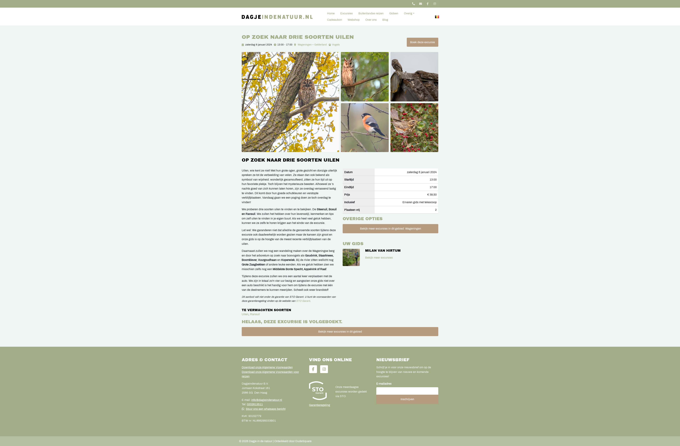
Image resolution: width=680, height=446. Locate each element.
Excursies (346, 13)
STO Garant (303, 300)
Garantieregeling (319, 405)
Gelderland (320, 44)
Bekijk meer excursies (379, 257)
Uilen (245, 314)
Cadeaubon (334, 19)
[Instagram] (434, 4)
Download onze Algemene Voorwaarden (267, 367)
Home (331, 13)
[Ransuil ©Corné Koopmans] (365, 76)
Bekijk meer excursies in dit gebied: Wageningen (390, 228)
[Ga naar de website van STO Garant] (319, 390)
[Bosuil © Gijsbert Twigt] (290, 102)
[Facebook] (427, 4)
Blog (385, 19)
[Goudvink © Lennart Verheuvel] (365, 127)
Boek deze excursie (422, 42)
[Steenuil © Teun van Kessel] (414, 76)
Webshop (354, 19)
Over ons (371, 19)
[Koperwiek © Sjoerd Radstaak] (414, 127)
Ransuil (255, 314)
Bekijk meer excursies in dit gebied (340, 331)
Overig (408, 13)
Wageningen (305, 44)
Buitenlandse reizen (371, 13)
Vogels (336, 44)
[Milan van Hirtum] (351, 257)
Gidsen (393, 13)
